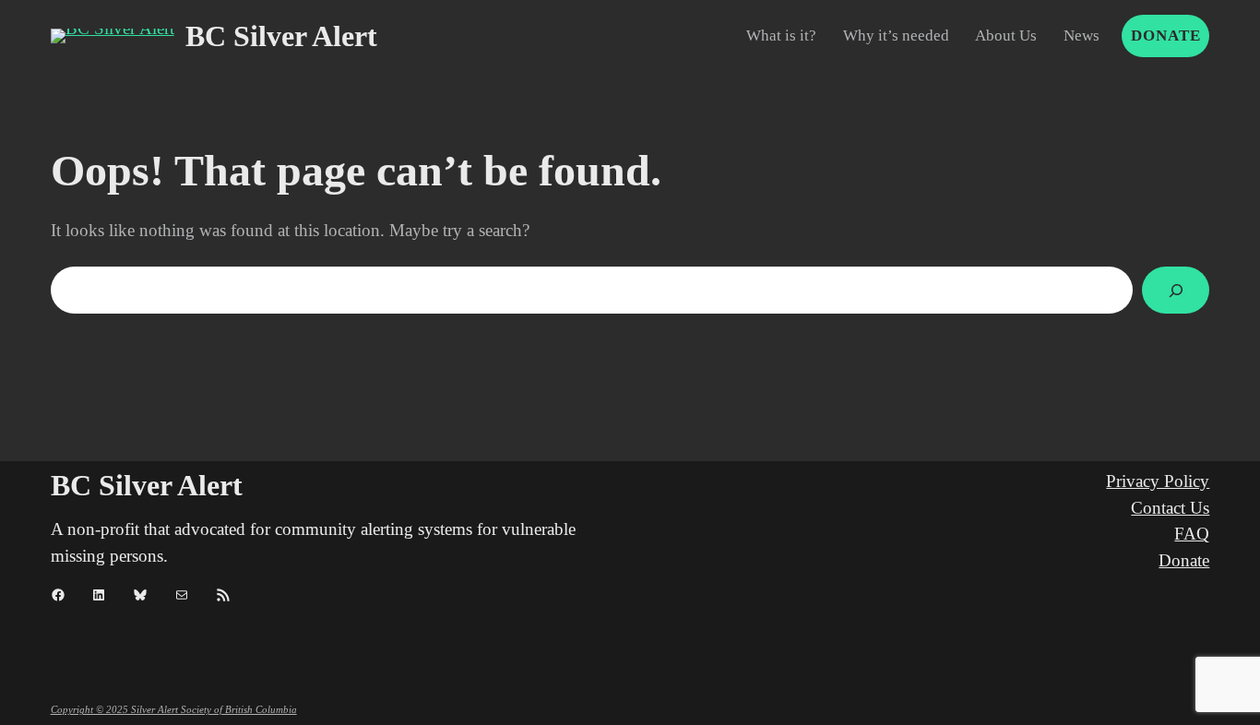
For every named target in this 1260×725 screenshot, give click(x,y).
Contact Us (1170, 507)
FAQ (1191, 533)
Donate (1165, 35)
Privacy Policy (1157, 481)
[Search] (1175, 290)
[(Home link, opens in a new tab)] (112, 36)
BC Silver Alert (281, 36)
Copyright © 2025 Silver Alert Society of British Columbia (174, 709)
